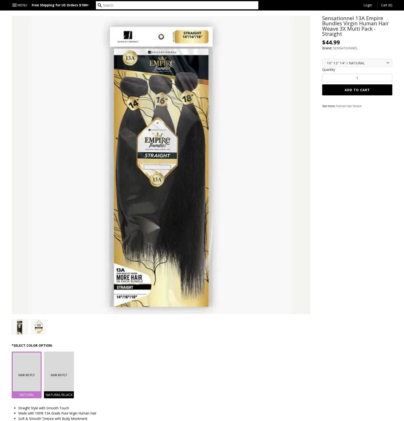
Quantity (328, 69)
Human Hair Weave (349, 106)
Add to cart (357, 90)
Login (368, 5)
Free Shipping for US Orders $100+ (60, 5)
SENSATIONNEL (345, 48)
